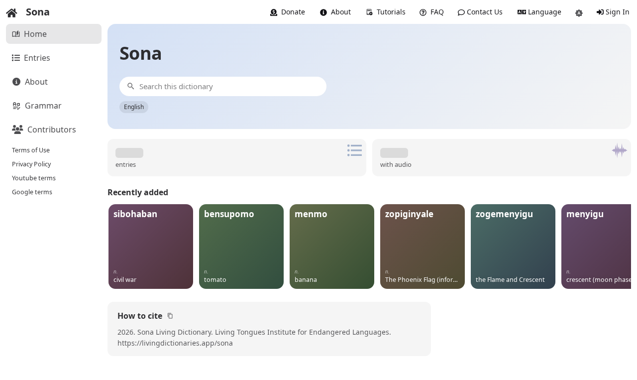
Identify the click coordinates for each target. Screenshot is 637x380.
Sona (38, 11)
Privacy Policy (31, 164)
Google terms (32, 192)
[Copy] (170, 316)
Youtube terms (34, 178)
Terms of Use (31, 150)
